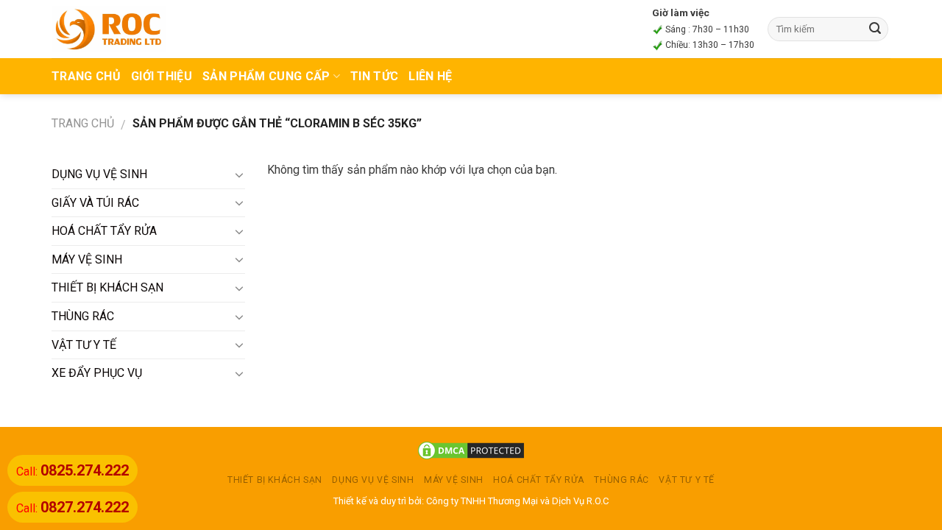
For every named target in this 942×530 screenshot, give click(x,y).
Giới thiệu (161, 76)
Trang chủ (83, 123)
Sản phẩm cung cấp (266, 76)
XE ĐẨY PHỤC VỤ (97, 373)
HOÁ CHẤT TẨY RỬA (104, 231)
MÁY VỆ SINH (87, 259)
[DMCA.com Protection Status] (471, 450)
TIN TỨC (374, 76)
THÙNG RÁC (83, 316)
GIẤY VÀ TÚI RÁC (95, 203)
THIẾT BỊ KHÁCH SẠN (107, 287)
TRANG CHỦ (86, 76)
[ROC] (109, 29)
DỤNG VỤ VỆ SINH (99, 174)
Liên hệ (430, 76)
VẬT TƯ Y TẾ (84, 345)
